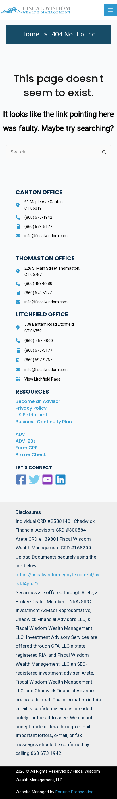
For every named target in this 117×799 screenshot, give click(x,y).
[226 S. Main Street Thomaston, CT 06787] (48, 271)
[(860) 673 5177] (34, 293)
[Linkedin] (60, 479)
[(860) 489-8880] (34, 283)
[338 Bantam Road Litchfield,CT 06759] (45, 327)
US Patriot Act (31, 415)
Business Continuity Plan (44, 421)
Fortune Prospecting (73, 791)
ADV (20, 434)
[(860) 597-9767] (34, 359)
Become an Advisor (38, 401)
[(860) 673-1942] (34, 217)
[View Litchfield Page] (38, 379)
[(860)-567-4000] (34, 340)
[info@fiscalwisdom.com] (42, 236)
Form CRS (27, 447)
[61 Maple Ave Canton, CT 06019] (40, 205)
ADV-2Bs (26, 441)
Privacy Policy (31, 408)
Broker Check (31, 454)
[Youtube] (47, 479)
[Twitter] (34, 479)
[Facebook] (21, 479)
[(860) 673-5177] (34, 227)
